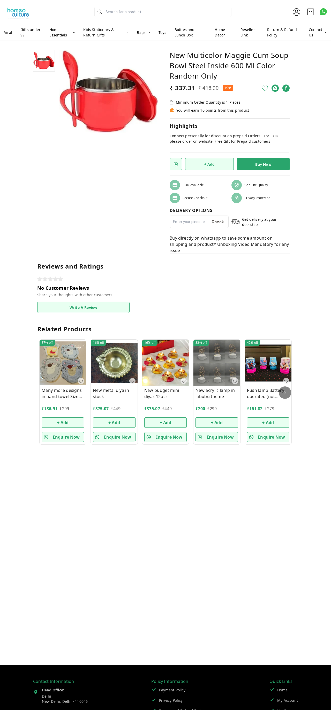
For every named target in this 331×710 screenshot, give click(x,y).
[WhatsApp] (275, 88)
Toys (162, 32)
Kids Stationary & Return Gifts (98, 32)
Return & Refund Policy (282, 32)
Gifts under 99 (30, 32)
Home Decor (220, 32)
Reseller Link (247, 32)
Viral (8, 32)
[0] (310, 12)
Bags (141, 32)
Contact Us (315, 32)
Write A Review (83, 307)
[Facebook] (286, 88)
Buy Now (263, 164)
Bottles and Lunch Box (185, 32)
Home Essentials (58, 32)
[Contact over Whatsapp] (323, 11)
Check (218, 221)
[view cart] (310, 12)
